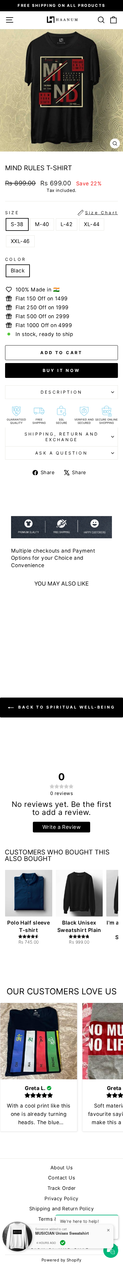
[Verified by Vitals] (62, 1242)
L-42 (67, 224)
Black (18, 270)
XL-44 (91, 224)
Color (15, 259)
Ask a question (61, 452)
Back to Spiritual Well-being (65, 707)
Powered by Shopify (61, 1260)
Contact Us (61, 1178)
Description (61, 392)
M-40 (42, 224)
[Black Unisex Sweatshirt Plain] (79, 893)
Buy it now (61, 370)
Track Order (61, 1188)
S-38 (17, 224)
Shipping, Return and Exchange (61, 436)
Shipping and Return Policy (61, 1209)
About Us (61, 1168)
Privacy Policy (61, 1198)
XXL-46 (20, 241)
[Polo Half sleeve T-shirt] (28, 893)
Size (61, 212)
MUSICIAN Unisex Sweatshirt (62, 1233)
